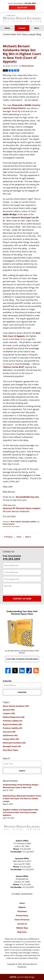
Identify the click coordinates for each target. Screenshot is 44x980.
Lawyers (9, 713)
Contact (21, 28)
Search (22, 771)
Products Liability (12, 728)
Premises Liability (12, 720)
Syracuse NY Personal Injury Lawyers (21, 508)
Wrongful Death (12, 746)
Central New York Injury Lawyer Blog (22, 18)
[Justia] (29, 670)
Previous (8, 536)
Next (28, 536)
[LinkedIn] (22, 670)
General (9, 709)
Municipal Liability (29, 521)
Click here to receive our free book (22, 659)
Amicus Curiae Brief (13, 367)
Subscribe (7, 681)
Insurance (9, 731)
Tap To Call (22, 7)
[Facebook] (8, 670)
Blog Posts (22, 932)
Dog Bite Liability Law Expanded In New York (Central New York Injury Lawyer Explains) (20, 812)
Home (7, 28)
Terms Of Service (22, 919)
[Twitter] (15, 670)
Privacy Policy (22, 915)
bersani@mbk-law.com (27, 496)
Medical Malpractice (13, 717)
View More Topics (10, 750)
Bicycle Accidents (12, 724)
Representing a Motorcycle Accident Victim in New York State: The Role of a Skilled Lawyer (22, 799)
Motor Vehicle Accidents (16, 706)
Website (22, 907)
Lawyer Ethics (11, 739)
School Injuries (8, 524)
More (36, 28)
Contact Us (22, 923)
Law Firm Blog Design (22, 977)
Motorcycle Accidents (14, 742)
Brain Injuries (16, 521)
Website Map (22, 928)
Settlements (10, 735)
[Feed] (36, 670)
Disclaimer (22, 911)
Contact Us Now (22, 598)
